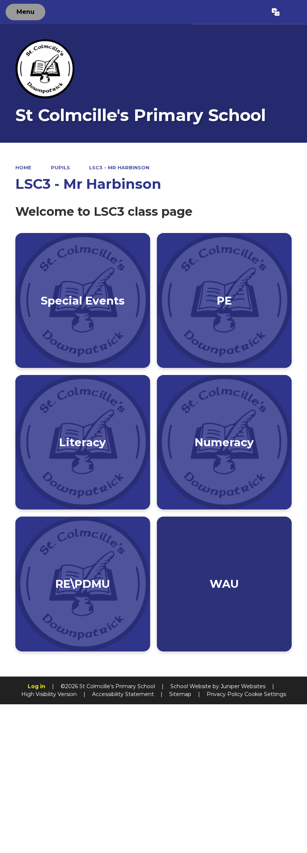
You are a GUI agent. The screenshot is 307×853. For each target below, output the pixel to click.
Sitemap (180, 694)
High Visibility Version (49, 694)
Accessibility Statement (123, 694)
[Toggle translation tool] (276, 12)
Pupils (60, 167)
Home (23, 167)
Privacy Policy (225, 694)
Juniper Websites (243, 686)
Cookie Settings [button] (265, 694)
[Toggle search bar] (293, 12)
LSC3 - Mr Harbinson (119, 167)
